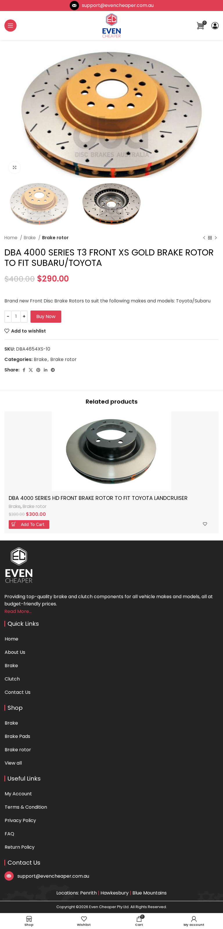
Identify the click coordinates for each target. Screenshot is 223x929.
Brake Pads (17, 736)
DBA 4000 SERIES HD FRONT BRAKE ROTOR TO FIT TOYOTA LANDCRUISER (98, 498)
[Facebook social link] (24, 370)
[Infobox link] (112, 5)
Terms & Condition (26, 807)
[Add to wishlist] (204, 524)
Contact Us (17, 692)
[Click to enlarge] (14, 167)
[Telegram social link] (53, 370)
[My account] (215, 25)
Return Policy (20, 847)
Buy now (45, 316)
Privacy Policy (20, 820)
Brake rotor (55, 238)
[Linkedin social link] (45, 370)
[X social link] (31, 370)
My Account (18, 793)
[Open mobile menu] (10, 25)
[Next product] (216, 238)
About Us (15, 652)
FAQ (9, 833)
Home (11, 238)
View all (13, 763)
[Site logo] (111, 25)
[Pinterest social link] (38, 370)
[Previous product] (204, 238)
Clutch (12, 679)
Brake (30, 238)
